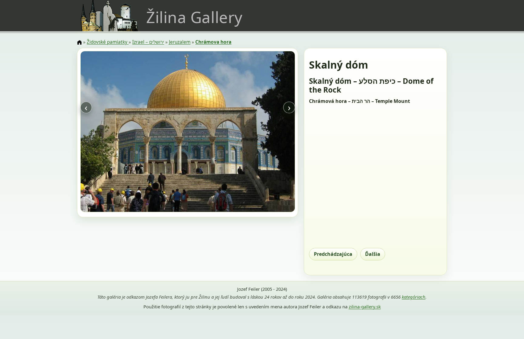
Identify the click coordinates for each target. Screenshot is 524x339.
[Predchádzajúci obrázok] (112, 132)
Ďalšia (372, 254)
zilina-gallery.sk (365, 306)
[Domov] (79, 42)
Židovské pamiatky (108, 42)
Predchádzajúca (333, 254)
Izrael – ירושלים (148, 42)
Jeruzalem (179, 42)
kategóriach (413, 297)
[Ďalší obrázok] (262, 132)
